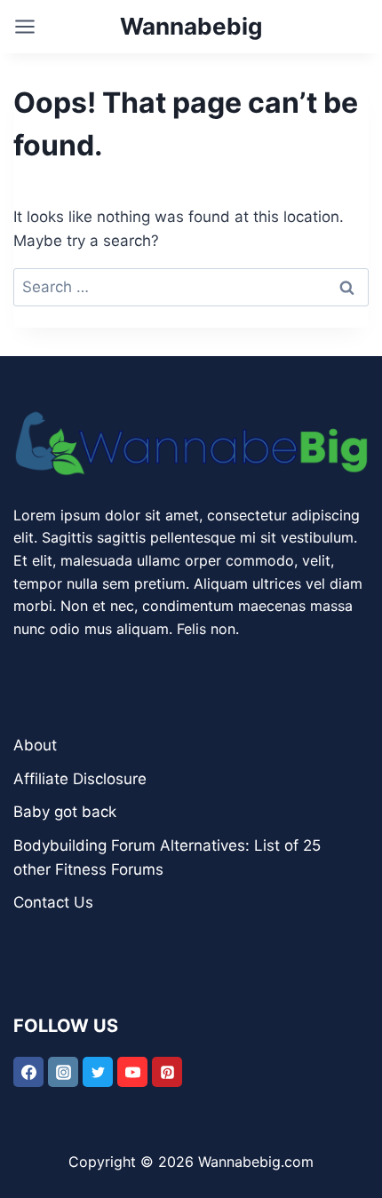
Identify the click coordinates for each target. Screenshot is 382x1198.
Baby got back (64, 812)
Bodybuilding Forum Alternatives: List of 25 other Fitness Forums (167, 857)
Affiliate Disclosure (80, 779)
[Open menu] (24, 26)
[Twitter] (98, 1072)
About (35, 745)
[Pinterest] (167, 1072)
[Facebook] (28, 1072)
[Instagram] (63, 1072)
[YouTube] (132, 1072)
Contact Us (53, 902)
